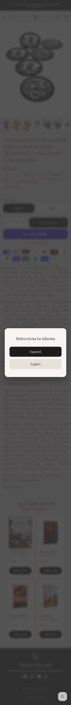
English (35, 364)
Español (35, 352)
